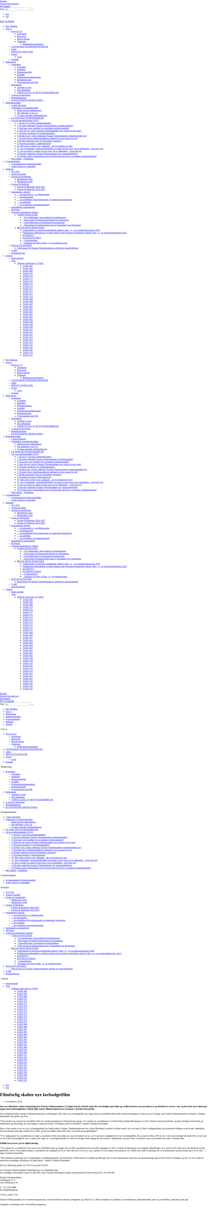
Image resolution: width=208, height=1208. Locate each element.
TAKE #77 (28, 278)
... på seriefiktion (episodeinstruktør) (27, 925)
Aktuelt (9, 255)
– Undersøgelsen (30, 240)
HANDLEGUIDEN (32, 238)
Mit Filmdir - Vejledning (16, 870)
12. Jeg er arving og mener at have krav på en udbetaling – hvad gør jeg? (49, 151)
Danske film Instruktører (9, 4)
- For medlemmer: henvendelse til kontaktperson (38, 938)
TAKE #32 (28, 355)
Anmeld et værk (24, 87)
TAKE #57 (28, 329)
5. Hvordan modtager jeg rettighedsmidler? (36, 133)
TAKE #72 (28, 291)
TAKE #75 (28, 284)
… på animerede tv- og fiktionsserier (33, 194)
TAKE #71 (28, 294)
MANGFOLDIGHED (21, 245)
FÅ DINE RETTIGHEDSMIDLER (27, 118)
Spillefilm (21, 69)
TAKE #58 (28, 327)
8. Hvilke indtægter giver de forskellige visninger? (39, 141)
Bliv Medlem (11, 26)
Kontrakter (16, 64)
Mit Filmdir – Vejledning (22, 159)
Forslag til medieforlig (21, 176)
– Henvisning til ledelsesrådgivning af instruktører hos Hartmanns (52, 225)
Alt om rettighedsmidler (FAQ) (25, 120)
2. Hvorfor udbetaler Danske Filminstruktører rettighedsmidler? (45, 125)
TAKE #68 (28, 301)
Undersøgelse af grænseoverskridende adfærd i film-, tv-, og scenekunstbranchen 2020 (61, 230)
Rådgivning (11, 62)
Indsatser (10, 169)
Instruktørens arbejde (20, 192)
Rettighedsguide (24, 80)
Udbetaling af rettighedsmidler (24, 108)
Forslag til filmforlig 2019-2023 (31, 189)
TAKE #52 (28, 342)
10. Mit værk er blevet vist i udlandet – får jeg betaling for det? (45, 146)
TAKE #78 (28, 276)
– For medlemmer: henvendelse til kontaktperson (44, 217)
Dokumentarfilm (24, 72)
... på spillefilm (17, 923)
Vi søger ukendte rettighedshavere (32, 115)
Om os (9, 29)
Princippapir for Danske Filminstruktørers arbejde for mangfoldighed (47, 248)
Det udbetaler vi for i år (27, 113)
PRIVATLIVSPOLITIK (22, 52)
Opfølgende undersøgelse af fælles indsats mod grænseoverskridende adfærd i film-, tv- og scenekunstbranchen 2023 (75, 233)
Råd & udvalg (23, 39)
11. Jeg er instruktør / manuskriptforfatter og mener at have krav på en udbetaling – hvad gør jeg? (60, 148)
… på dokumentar (25, 197)
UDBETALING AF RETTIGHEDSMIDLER (38, 92)
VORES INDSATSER (27, 215)
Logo (19, 57)
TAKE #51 (28, 345)
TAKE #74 (28, 286)
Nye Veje (15, 171)
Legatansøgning (13, 161)
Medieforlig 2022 (25, 179)
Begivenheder (17, 258)
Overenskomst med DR (27, 82)
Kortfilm (21, 74)
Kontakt (15, 59)
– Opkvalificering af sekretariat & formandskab (44, 222)
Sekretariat (21, 34)
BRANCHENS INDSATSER (30, 227)
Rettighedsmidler (13, 103)
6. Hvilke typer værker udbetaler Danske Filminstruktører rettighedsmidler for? (52, 136)
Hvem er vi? (16, 31)
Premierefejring (18, 253)
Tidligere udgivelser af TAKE (30, 263)
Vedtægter (21, 41)
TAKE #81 (28, 268)
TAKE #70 (28, 296)
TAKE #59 (28, 324)
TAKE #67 (28, 304)
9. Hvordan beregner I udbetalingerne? (34, 143)
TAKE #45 (28, 347)
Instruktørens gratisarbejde (23, 207)
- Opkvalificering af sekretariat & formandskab (38, 943)
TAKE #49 (28, 350)
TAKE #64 (28, 312)
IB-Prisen (15, 210)
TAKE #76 (28, 281)
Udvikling (21, 67)
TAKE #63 (28, 314)
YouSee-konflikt (18, 174)
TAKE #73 (28, 289)
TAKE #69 (28, 299)
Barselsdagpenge (18, 97)
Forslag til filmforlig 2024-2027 (31, 187)
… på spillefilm (24, 202)
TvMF (14, 250)
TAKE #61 (28, 319)
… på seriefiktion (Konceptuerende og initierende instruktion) (44, 199)
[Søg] (32, 9)
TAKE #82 (28, 266)
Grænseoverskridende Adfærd (24, 212)
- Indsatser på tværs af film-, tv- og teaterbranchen (39, 963)
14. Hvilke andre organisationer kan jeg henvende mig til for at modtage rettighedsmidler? (57, 156)
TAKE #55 (28, 335)
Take (13, 261)
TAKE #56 (28, 332)
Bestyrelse (21, 36)
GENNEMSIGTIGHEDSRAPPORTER (29, 46)
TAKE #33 (28, 352)
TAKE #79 (28, 273)
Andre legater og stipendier (23, 166)
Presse (14, 54)
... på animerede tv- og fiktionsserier (27, 915)
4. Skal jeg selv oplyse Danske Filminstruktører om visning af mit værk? (49, 131)
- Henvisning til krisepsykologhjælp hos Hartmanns (40, 940)
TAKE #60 (28, 322)
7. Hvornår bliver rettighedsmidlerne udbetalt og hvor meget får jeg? (47, 138)
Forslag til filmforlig (20, 184)
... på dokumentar (19, 918)
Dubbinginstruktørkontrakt (29, 77)
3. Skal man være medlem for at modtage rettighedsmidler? (43, 128)
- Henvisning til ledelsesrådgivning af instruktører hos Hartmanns (46, 946)
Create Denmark (18, 105)
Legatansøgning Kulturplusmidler (26, 164)
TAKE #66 (28, 306)
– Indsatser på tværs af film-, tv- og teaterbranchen (45, 243)
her (38, 1170)
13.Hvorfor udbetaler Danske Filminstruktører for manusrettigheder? (47, 154)
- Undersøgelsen (24, 961)
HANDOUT (28, 235)
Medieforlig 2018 (25, 182)
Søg (2, 9)
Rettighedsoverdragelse (33, 44)
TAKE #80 (28, 271)
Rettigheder (16, 85)
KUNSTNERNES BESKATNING (27, 100)
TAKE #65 (28, 309)
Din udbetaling (23, 90)
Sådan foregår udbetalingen (29, 110)
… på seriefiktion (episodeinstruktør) (33, 205)
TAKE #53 (28, 340)
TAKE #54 (28, 337)
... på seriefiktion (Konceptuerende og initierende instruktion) (38, 920)
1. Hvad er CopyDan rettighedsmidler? (34, 123)
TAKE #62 (28, 317)
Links (13, 49)
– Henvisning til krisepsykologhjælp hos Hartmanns (46, 220)
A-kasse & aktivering (20, 95)
